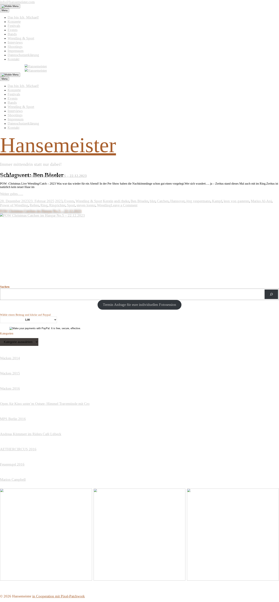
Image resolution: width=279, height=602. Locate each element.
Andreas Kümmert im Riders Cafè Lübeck (30, 434)
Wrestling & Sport (21, 38)
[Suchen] (271, 294)
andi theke (121, 201)
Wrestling (104, 205)
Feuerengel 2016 (12, 464)
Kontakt (13, 59)
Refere (34, 205)
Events (12, 30)
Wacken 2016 (10, 388)
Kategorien (6, 333)
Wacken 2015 (10, 373)
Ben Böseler (139, 201)
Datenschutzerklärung (23, 55)
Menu (5, 10)
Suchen (4, 286)
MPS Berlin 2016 (13, 419)
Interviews (15, 42)
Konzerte (14, 22)
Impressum (16, 51)
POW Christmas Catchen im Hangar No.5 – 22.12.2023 (43, 176)
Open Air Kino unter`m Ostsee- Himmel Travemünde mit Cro (45, 404)
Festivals (14, 26)
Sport (71, 205)
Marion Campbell (13, 480)
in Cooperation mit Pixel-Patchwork (58, 596)
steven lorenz (85, 205)
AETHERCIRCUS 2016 (18, 449)
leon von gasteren (236, 201)
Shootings (15, 47)
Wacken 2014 (10, 358)
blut (152, 201)
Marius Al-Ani (261, 201)
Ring (44, 205)
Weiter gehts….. (11, 194)
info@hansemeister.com (17, 2)
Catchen (163, 201)
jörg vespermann (198, 201)
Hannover (177, 201)
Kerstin (108, 201)
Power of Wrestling (14, 205)
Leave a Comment (124, 205)
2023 (59, 201)
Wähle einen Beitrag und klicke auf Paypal (25, 314)
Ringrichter (57, 205)
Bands (12, 34)
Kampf (217, 201)
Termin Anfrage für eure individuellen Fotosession (139, 305)
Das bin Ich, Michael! (23, 17)
